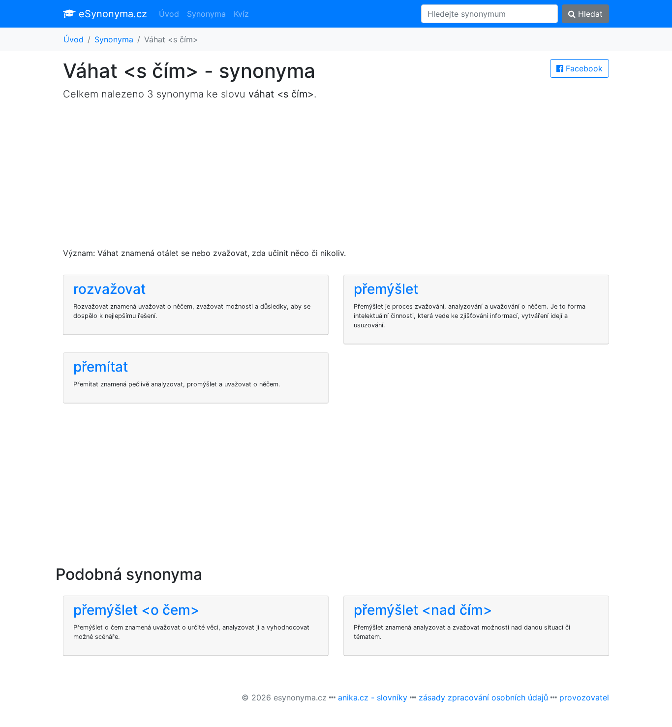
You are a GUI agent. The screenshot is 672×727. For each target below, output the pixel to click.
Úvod (169, 14)
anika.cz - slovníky (372, 697)
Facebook (583, 68)
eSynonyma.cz (111, 14)
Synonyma (206, 14)
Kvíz (241, 14)
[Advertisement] (336, 178)
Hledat (589, 14)
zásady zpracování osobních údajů (483, 697)
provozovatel (584, 697)
